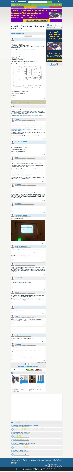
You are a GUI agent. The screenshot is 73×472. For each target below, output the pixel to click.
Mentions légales (32, 468)
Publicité (52, 468)
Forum (12, 4)
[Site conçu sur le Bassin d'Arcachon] (14, 469)
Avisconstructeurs (54, 5)
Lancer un (24, 366)
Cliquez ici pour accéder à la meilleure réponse (20, 102)
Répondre (21, 33)
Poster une (34, 366)
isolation (23, 51)
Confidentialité (56, 468)
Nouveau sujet (15, 33)
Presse (46, 468)
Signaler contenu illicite (26, 468)
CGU (43, 468)
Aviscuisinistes (60, 5)
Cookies (60, 468)
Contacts (21, 468)
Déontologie (49, 468)
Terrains (37, 4)
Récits (18, 5)
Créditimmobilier (33, 5)
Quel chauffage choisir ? (40, 384)
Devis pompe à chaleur (15, 384)
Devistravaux (49, 5)
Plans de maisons (43, 4)
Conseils (28, 4)
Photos (23, 4)
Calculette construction (39, 468)
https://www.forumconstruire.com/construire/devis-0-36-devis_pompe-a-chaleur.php (28, 115)
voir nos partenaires (13, 463)
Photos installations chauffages (31, 384)
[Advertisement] (28, 330)
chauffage (14, 169)
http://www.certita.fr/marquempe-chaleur (18, 129)
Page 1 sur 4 (27, 35)
